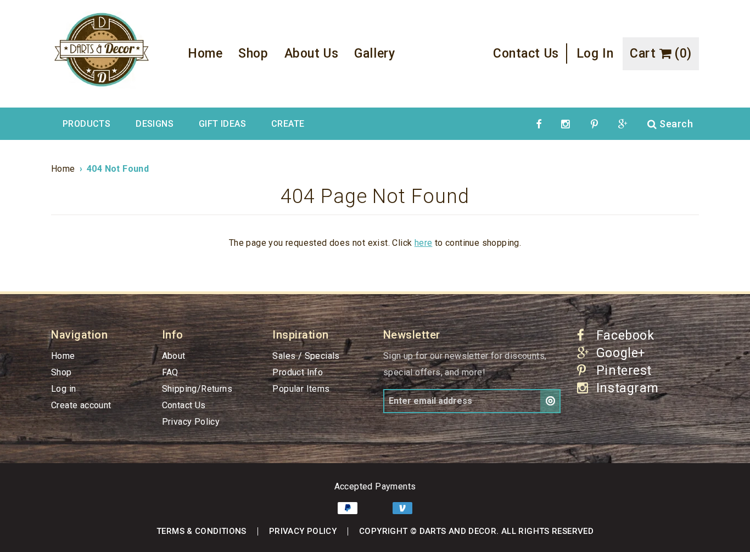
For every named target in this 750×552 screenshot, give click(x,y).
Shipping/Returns (197, 389)
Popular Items (300, 389)
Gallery (374, 53)
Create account (81, 405)
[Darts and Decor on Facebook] (538, 124)
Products (86, 124)
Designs (154, 124)
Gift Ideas (222, 124)
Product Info (297, 372)
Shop (253, 53)
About (174, 356)
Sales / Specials (305, 356)
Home (205, 53)
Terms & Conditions (201, 531)
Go (550, 401)
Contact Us (526, 53)
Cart (661, 53)
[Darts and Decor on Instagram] (566, 124)
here (424, 243)
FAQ (170, 372)
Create (287, 124)
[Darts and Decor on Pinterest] (594, 124)
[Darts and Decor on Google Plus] (623, 124)
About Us (311, 53)
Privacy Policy (191, 421)
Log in (595, 53)
